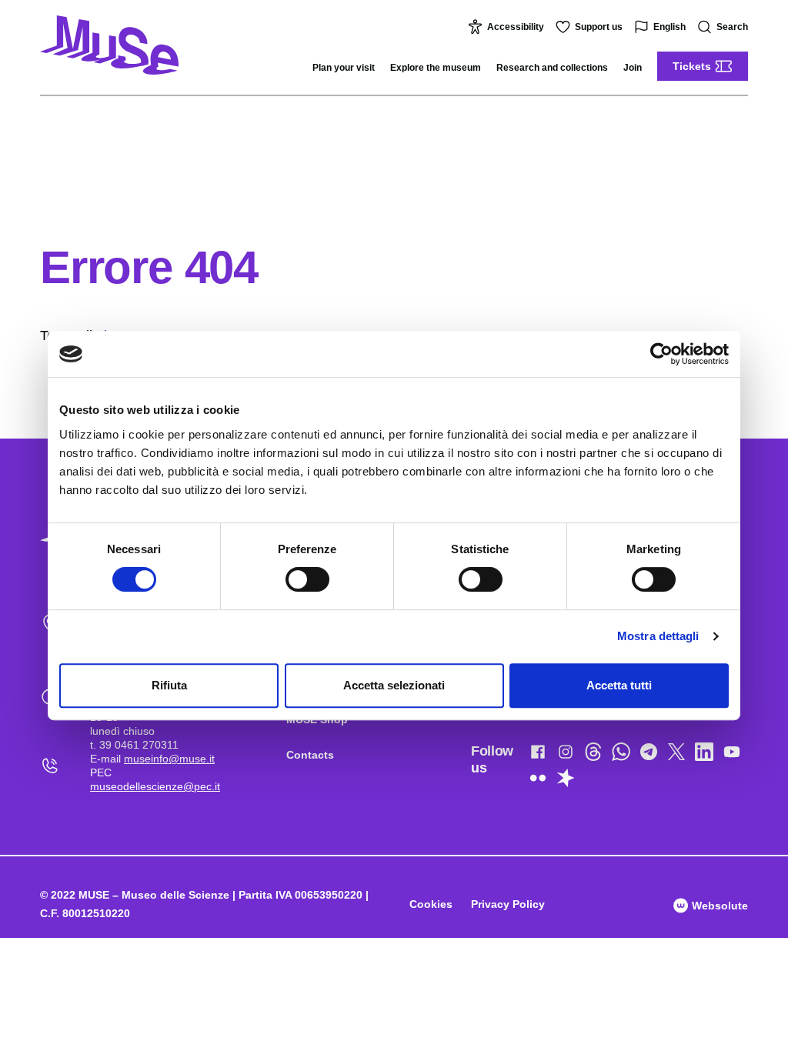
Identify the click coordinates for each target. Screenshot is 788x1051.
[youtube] (732, 754)
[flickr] (538, 781)
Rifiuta (169, 685)
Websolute (718, 905)
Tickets (692, 66)
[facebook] (538, 754)
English (669, 27)
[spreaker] (565, 781)
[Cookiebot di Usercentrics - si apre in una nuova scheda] (661, 353)
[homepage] (109, 45)
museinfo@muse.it (169, 758)
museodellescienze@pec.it (155, 786)
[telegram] (648, 754)
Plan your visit (343, 67)
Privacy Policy (508, 904)
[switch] (307, 579)
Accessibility (515, 27)
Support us (599, 27)
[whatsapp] (621, 754)
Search (732, 27)
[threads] (593, 754)
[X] (676, 754)
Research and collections (552, 67)
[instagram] (565, 754)
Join (632, 67)
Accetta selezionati (394, 685)
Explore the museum (435, 67)
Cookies (430, 904)
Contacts (310, 755)
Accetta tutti (619, 685)
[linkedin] (704, 754)
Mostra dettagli (658, 635)
